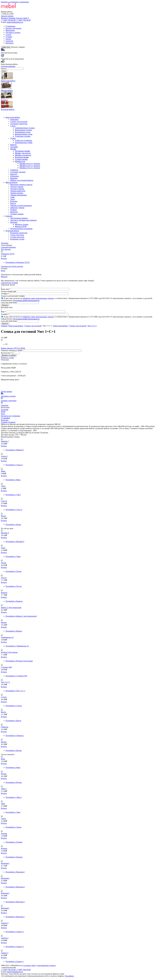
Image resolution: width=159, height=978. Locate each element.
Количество (6, 353)
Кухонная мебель (12, 231)
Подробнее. (69, 976)
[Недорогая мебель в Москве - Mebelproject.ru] (19, 10)
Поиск (4, 68)
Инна (3, 271)
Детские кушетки (17, 189)
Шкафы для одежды (23, 153)
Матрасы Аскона (21, 224)
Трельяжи (14, 147)
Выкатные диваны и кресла (21, 185)
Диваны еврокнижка (18, 195)
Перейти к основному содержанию (15, 2)
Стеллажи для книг (18, 172)
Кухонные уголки (17, 239)
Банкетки (14, 212)
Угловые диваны (17, 214)
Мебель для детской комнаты (21, 180)
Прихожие (14, 119)
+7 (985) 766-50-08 (23, 20)
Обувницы (14, 176)
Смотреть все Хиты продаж (12, 266)
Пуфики (13, 210)
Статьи (8, 35)
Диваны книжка (16, 193)
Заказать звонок (7, 16)
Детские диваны (16, 187)
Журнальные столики (23, 130)
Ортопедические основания (21, 229)
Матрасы (13, 222)
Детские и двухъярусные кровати (23, 220)
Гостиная (4, 410)
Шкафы (13, 149)
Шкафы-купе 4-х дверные (30, 168)
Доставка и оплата (13, 32)
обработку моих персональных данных (38, 298)
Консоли (13, 174)
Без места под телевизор (10, 416)
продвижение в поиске (46, 965)
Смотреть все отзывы (9, 283)
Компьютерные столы (23, 134)
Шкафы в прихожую (23, 155)
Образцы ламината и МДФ (12, 350)
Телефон (5, 294)
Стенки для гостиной (18, 122)
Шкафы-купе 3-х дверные (30, 166)
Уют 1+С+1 (92, 326)
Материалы (10, 30)
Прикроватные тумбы (23, 143)
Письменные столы (22, 132)
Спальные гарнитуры (18, 124)
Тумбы (13, 138)
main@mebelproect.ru (15, 22)
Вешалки (13, 178)
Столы (12, 126)
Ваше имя (5, 289)
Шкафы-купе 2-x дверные (30, 164)
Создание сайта (29, 965)
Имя (3, 312)
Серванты (14, 170)
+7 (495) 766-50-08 (8, 20)
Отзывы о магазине (8, 401)
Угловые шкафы (21, 159)
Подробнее (18, 262)
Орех (3, 414)
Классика (4, 420)
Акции (8, 39)
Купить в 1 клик (7, 358)
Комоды (13, 145)
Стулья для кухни (17, 237)
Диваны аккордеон (17, 191)
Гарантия (4, 405)
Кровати (9, 216)
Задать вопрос (6, 391)
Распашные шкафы (22, 151)
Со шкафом (5, 418)
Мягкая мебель (11, 182)
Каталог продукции (13, 28)
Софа (12, 197)
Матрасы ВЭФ (21, 226)
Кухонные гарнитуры (18, 233)
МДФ (3, 412)
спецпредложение (8, 66)
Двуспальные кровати (19, 218)
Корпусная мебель (13, 117)
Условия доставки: (8, 422)
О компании (10, 26)
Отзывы (9, 37)
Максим (4, 277)
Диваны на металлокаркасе (21, 205)
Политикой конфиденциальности (26, 300)
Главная (4, 326)
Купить (4, 258)
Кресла (13, 203)
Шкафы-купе (20, 161)
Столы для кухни (17, 235)
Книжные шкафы (22, 157)
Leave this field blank (9, 303)
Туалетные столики (22, 136)
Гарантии (9, 41)
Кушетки (13, 201)
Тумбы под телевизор (23, 140)
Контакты (9, 43)
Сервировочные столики (25, 128)
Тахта (12, 199)
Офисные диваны (17, 208)
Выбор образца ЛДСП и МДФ (13, 348)
